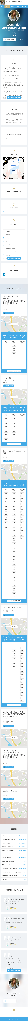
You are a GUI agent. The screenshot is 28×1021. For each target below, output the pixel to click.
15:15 (6, 501)
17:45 (6, 517)
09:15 (14, 496)
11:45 (14, 522)
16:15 (6, 511)
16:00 (6, 429)
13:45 (14, 543)
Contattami (21, 39)
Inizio (2, 6)
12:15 (14, 527)
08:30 (22, 648)
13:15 (14, 538)
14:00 (14, 353)
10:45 (14, 511)
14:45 (6, 496)
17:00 (14, 577)
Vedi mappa (14, 323)
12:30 (14, 530)
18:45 (6, 527)
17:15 (14, 580)
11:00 (14, 514)
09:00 (14, 493)
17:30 (6, 431)
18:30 (6, 436)
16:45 (14, 575)
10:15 (14, 506)
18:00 (6, 434)
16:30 (14, 572)
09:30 (14, 498)
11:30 (14, 519)
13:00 (14, 345)
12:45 (14, 533)
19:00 (6, 439)
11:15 (14, 517)
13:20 (14, 348)
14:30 (6, 421)
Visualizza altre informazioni (14, 97)
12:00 (14, 525)
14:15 (14, 548)
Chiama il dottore (9, 312)
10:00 (14, 504)
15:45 (6, 506)
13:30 (14, 418)
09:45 (14, 501)
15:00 (6, 423)
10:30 (14, 509)
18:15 (6, 522)
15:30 (6, 426)
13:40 (14, 350)
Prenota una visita (15, 1019)
